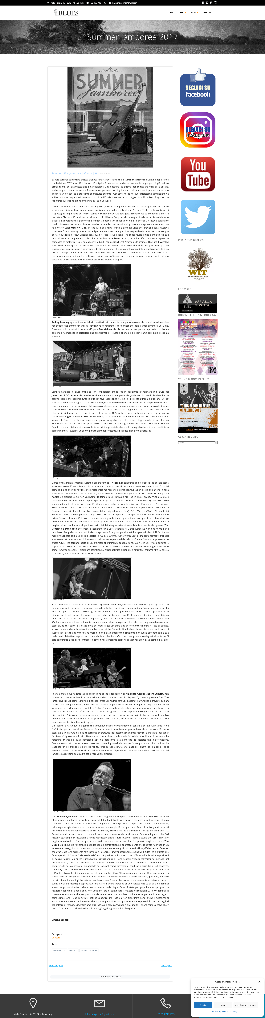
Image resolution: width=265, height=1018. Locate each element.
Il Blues (58, 173)
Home (173, 12)
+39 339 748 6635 (166, 1014)
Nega (223, 1005)
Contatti (208, 12)
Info (182, 12)
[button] (259, 981)
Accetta (203, 1005)
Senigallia (73, 950)
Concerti (56, 937)
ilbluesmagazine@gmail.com (99, 1014)
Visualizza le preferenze (246, 1005)
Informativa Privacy (229, 1011)
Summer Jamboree (89, 950)
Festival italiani (59, 950)
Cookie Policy (215, 1011)
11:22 (89, 173)
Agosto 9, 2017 (74, 173)
